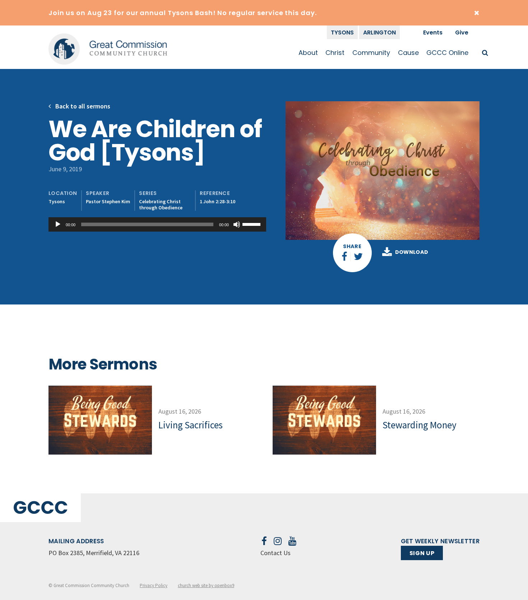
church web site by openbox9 (206, 585)
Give (461, 32)
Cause (408, 52)
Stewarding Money (420, 425)
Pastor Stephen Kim (108, 201)
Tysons (342, 32)
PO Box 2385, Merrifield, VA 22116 (93, 553)
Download (412, 252)
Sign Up (421, 553)
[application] (157, 224)
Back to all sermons (82, 106)
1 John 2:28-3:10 (217, 201)
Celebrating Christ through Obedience (160, 204)
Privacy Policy (153, 585)
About (308, 52)
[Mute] (236, 224)
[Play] (57, 224)
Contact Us (275, 553)
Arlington (379, 32)
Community (371, 52)
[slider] (252, 223)
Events (433, 32)
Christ (334, 52)
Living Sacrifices (190, 425)
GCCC (40, 507)
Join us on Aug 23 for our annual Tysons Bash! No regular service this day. (182, 12)
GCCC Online (447, 52)
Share (352, 246)
